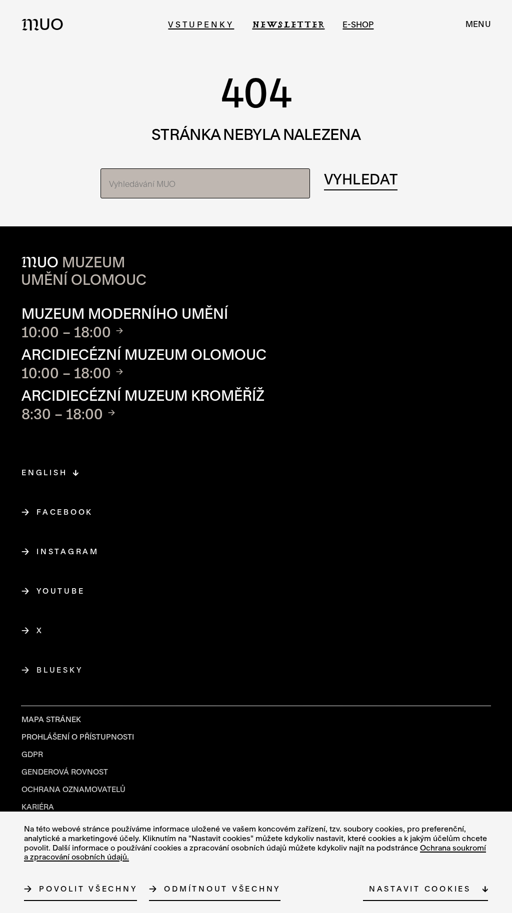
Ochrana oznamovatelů (74, 789)
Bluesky (59, 669)
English (44, 472)
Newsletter (288, 24)
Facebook (65, 511)
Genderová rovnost (65, 771)
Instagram (68, 551)
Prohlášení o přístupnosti (78, 736)
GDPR (32, 754)
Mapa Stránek (51, 719)
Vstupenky (201, 24)
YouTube (60, 590)
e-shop (358, 24)
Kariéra (38, 806)
